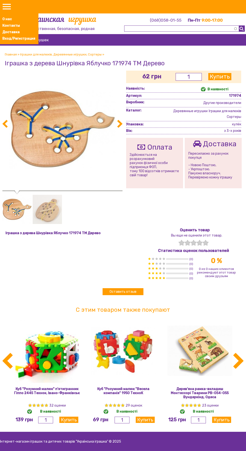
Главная (11, 54)
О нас (7, 19)
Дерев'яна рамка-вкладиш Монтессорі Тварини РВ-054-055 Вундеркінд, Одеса (200, 393)
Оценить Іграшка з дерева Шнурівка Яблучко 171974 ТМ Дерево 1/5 (181, 243)
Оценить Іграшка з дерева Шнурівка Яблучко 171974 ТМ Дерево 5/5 (206, 243)
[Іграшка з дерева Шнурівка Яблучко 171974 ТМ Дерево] (62, 188)
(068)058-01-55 (165, 20)
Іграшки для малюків (36, 54)
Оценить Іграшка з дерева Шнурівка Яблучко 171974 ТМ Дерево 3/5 (194, 243)
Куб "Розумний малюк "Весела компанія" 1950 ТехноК (123, 391)
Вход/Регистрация (18, 39)
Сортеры (95, 54)
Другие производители (222, 103)
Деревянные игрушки (69, 54)
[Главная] (61, 20)
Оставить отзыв (123, 292)
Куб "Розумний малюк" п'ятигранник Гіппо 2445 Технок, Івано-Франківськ (47, 391)
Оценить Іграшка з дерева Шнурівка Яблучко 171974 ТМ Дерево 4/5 (200, 243)
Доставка (11, 32)
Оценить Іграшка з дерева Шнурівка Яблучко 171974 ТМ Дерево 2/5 (187, 243)
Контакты (11, 26)
